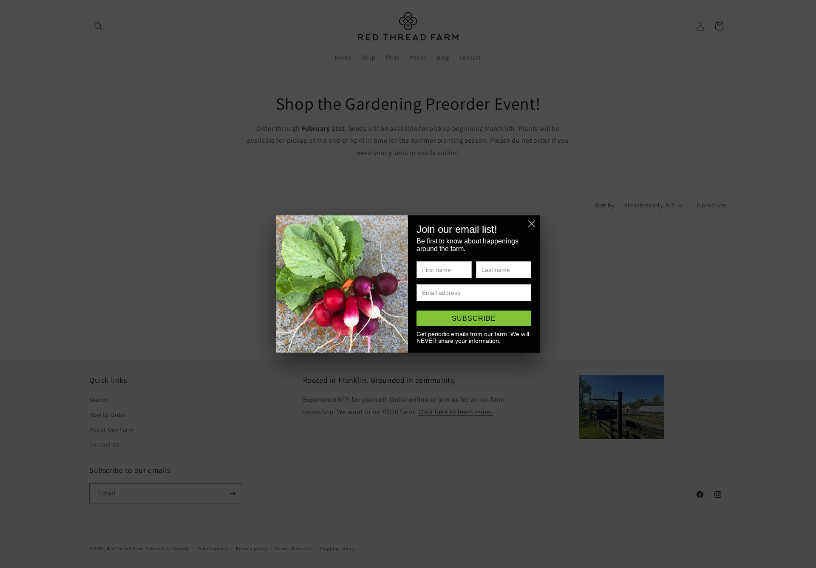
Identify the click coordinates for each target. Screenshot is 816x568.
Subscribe (474, 318)
